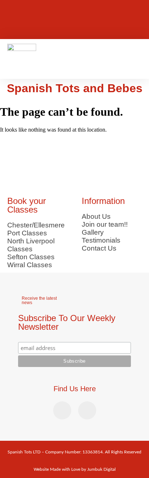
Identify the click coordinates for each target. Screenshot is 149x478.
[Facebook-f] (24, 9)
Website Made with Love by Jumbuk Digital (75, 469)
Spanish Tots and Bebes (74, 88)
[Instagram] (24, 29)
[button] (137, 59)
